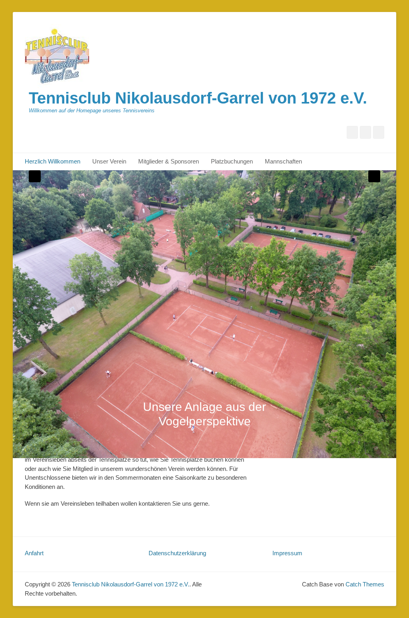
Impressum (287, 553)
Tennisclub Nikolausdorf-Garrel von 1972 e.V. (198, 98)
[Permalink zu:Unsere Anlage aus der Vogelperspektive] (204, 314)
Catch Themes (364, 584)
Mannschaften (283, 161)
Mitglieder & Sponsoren (168, 161)
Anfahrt (34, 553)
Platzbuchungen (232, 161)
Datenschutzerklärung (177, 553)
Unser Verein (109, 161)
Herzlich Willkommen (52, 161)
